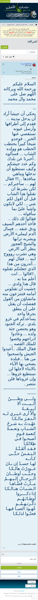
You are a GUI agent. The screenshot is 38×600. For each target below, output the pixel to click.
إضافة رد (19, 567)
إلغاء (19, 576)
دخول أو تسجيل (6, 1)
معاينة (19, 572)
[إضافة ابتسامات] (3, 554)
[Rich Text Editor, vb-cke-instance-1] (19, 560)
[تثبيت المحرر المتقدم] (6, 554)
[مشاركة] (4, 72)
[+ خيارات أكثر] (4, 548)
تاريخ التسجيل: (27, 71)
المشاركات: (28, 73)
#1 (2, 77)
